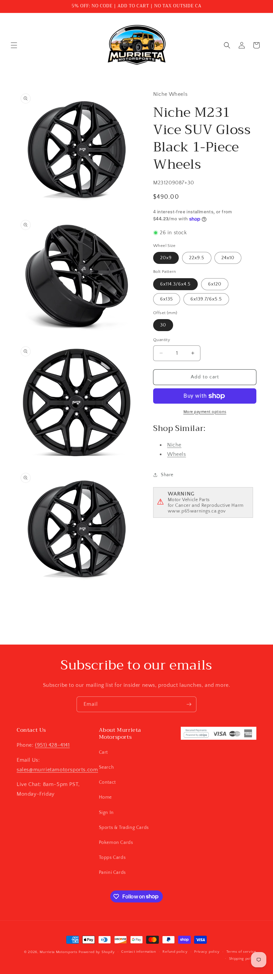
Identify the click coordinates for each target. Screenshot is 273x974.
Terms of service (241, 952)
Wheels (176, 454)
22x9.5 (196, 258)
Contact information (138, 952)
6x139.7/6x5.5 (206, 299)
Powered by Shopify (97, 952)
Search (106, 767)
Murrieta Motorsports (58, 952)
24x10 (227, 258)
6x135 (166, 299)
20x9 (166, 258)
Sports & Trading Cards (124, 827)
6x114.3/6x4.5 (175, 284)
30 (163, 325)
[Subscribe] (188, 704)
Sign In (106, 812)
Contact (107, 782)
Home (105, 797)
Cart (103, 752)
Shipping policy (243, 959)
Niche (174, 445)
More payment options (204, 412)
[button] (14, 45)
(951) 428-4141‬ (52, 745)
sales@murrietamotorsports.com (57, 770)
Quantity (161, 339)
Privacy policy (207, 952)
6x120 (214, 284)
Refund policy (174, 952)
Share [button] (167, 475)
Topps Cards (112, 857)
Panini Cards (112, 872)
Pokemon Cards (116, 842)
